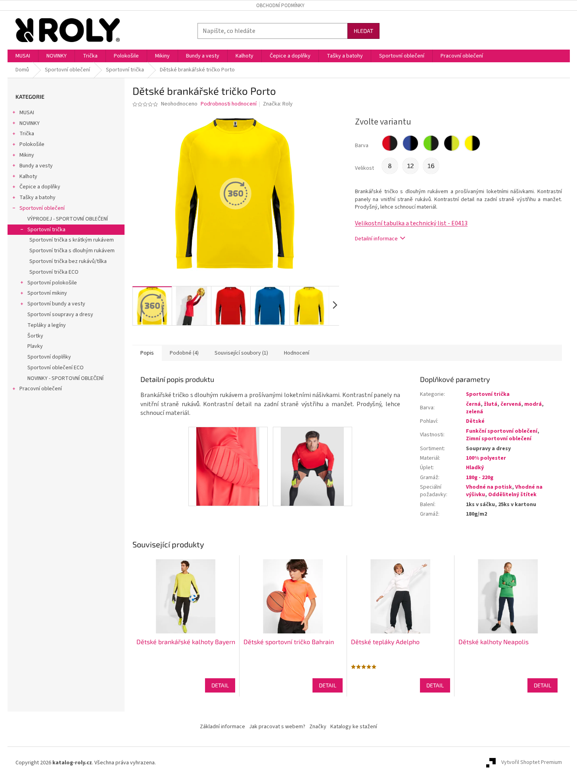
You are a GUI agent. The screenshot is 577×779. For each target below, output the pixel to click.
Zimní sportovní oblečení (498, 439)
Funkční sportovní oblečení (501, 431)
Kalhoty (28, 176)
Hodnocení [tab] (296, 353)
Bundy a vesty (36, 166)
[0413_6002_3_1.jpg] (227, 466)
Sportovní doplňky (49, 357)
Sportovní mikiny (47, 293)
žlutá (490, 404)
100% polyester (486, 458)
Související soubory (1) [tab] (241, 353)
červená (510, 404)
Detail (220, 685)
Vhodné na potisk (489, 487)
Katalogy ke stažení (353, 727)
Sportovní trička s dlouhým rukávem (72, 251)
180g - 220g (479, 478)
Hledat (363, 30)
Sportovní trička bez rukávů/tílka (68, 261)
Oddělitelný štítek (512, 495)
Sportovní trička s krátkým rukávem (71, 240)
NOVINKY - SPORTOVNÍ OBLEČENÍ (65, 378)
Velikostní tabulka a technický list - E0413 (411, 223)
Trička (26, 134)
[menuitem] (23, 56)
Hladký (475, 468)
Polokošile (31, 144)
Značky (317, 727)
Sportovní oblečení (42, 208)
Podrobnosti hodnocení (229, 104)
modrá (533, 404)
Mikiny (26, 155)
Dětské (475, 421)
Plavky (35, 346)
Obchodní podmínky (280, 5)
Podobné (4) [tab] (184, 353)
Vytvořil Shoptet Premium (531, 763)
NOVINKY (29, 123)
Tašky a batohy (37, 197)
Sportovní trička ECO (54, 272)
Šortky (35, 336)
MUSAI (26, 113)
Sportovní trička (46, 230)
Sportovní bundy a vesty (56, 304)
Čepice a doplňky (39, 187)
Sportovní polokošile (52, 283)
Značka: (278, 104)
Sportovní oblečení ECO (55, 368)
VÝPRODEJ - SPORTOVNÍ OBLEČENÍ (67, 219)
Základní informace (222, 727)
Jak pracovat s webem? (277, 727)
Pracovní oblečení (40, 389)
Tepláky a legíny (46, 325)
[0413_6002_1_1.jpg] (312, 466)
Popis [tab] (147, 353)
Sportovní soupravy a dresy (60, 315)
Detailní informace (376, 239)
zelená (474, 412)
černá (473, 404)
